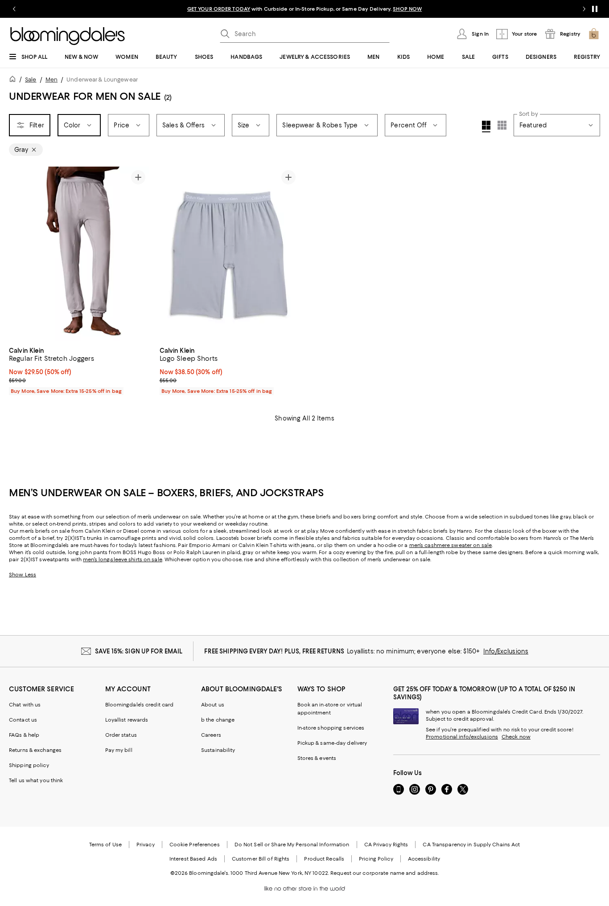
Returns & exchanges (35, 750)
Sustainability (218, 750)
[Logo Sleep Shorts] (230, 254)
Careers (211, 735)
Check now (516, 737)
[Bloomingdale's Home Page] (67, 36)
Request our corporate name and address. (384, 873)
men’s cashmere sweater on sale (450, 545)
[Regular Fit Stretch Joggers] (79, 254)
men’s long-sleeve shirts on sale (122, 559)
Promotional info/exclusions (462, 737)
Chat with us (25, 705)
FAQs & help (24, 735)
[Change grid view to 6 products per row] (502, 125)
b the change (218, 720)
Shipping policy (29, 765)
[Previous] (19, 253)
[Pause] (594, 9)
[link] (79, 370)
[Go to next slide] (584, 9)
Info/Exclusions (505, 651)
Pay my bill (118, 750)
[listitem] (304, 9)
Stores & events (317, 758)
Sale (30, 79)
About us (212, 705)
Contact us (23, 720)
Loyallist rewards (126, 720)
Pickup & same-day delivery (332, 743)
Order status (121, 735)
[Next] (138, 253)
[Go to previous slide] (14, 9)
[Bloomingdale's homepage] (14, 80)
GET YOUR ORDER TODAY (218, 9)
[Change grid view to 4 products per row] (486, 126)
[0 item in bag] (594, 34)
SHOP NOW (407, 9)
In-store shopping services (331, 728)
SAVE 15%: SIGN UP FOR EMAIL (139, 651)
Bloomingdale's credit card (139, 705)
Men (51, 79)
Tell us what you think (36, 780)
